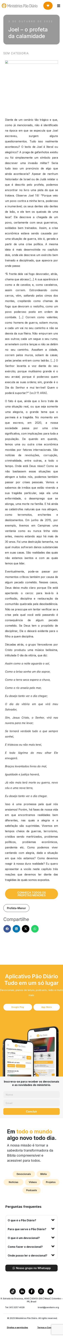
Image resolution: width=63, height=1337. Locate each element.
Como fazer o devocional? (25, 1246)
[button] (7, 929)
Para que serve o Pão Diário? (27, 1229)
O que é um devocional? (24, 1238)
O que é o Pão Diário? (22, 1220)
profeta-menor (16, 908)
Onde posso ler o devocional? (27, 1255)
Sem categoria (16, 53)
